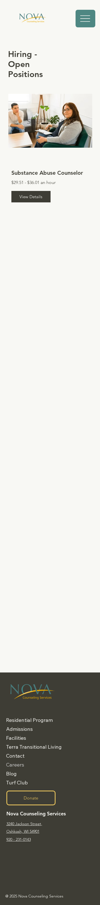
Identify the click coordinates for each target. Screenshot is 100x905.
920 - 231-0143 (18, 839)
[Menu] (85, 18)
